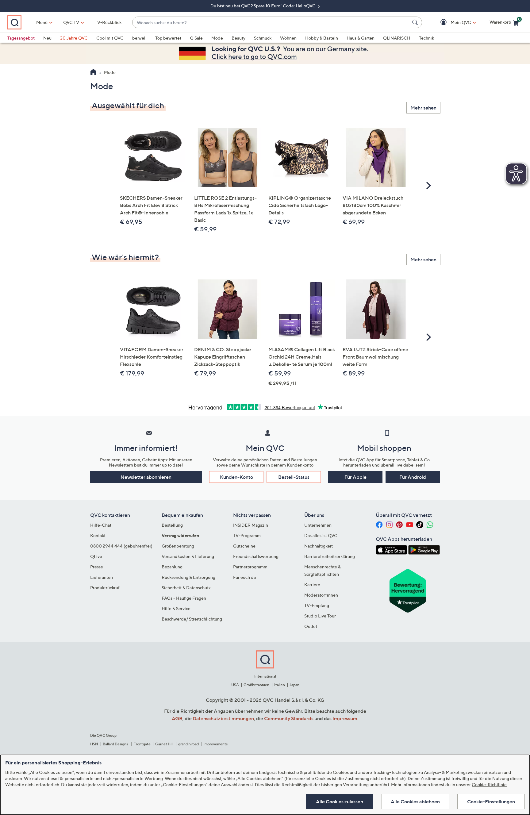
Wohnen (288, 37)
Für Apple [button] (355, 477)
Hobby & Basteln (321, 37)
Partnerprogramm (250, 566)
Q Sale (196, 37)
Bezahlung (172, 566)
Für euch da (244, 577)
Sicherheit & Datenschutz (186, 587)
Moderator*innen (321, 595)
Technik (426, 37)
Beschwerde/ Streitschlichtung (192, 618)
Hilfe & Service (176, 608)
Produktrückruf (105, 587)
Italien (279, 684)
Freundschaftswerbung (255, 556)
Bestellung (172, 525)
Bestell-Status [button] (293, 477)
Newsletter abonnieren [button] (146, 477)
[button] (452, 22)
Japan (294, 684)
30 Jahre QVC (74, 37)
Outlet (310, 626)
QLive (96, 556)
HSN (94, 744)
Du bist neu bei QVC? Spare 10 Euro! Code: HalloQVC (263, 5)
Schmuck (262, 37)
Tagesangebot (21, 37)
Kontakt (98, 535)
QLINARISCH (396, 37)
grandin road (188, 744)
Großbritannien (256, 684)
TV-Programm (247, 535)
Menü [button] (42, 22)
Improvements (215, 744)
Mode (217, 37)
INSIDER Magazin (250, 525)
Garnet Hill (164, 744)
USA (235, 684)
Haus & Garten (360, 37)
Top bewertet (168, 37)
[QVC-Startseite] (93, 72)
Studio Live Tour (320, 615)
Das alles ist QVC (320, 535)
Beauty (238, 37)
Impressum (344, 718)
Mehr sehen (423, 108)
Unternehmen (318, 525)
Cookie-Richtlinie (489, 784)
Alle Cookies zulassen (339, 801)
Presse (96, 566)
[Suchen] (416, 22)
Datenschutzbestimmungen (223, 718)
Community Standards (288, 718)
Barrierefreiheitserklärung (329, 556)
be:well (139, 37)
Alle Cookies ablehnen (415, 801)
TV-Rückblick (108, 22)
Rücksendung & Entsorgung (188, 577)
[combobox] (270, 22)
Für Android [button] (412, 477)
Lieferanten (101, 577)
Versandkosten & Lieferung (188, 556)
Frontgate (142, 744)
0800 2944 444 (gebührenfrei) (121, 545)
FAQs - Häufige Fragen (184, 598)
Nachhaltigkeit (318, 545)
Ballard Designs (116, 744)
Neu (47, 37)
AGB (177, 718)
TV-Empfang (316, 605)
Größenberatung (178, 545)
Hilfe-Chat (100, 525)
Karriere (312, 584)
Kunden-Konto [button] (236, 477)
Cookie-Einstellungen (491, 801)
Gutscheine (244, 545)
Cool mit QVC (110, 37)
